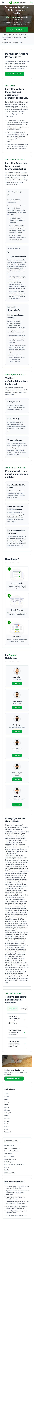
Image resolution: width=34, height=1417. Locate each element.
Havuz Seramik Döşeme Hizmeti (13, 1164)
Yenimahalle (8, 1132)
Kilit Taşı (6, 1170)
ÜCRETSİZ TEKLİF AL (17, 30)
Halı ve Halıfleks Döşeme (11, 1148)
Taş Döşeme (8, 1153)
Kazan (6, 1115)
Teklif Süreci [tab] (13, 1009)
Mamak (6, 1121)
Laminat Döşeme (9, 1156)
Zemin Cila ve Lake (10, 1159)
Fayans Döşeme (9, 1145)
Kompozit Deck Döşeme (11, 1151)
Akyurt (6, 1093)
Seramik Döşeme (9, 1172)
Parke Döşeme (8, 1162)
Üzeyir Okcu (17, 725)
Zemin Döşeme (6, 37)
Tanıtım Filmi (7, 42)
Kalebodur (7, 1167)
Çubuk (6, 1104)
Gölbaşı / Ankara (9, 1113)
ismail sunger (17, 773)
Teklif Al (17, 683)
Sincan (6, 1129)
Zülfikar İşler (17, 677)
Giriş (31, 2)
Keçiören (7, 1118)
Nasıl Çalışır (18, 42)
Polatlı (6, 1124)
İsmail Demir (17, 749)
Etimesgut (7, 1110)
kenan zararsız (17, 701)
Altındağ (6, 1096)
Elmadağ (7, 1107)
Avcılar (6, 1099)
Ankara (25, 37)
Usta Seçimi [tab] (24, 1009)
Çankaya (7, 1102)
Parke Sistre (17, 37)
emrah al (17, 797)
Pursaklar (7, 1126)
